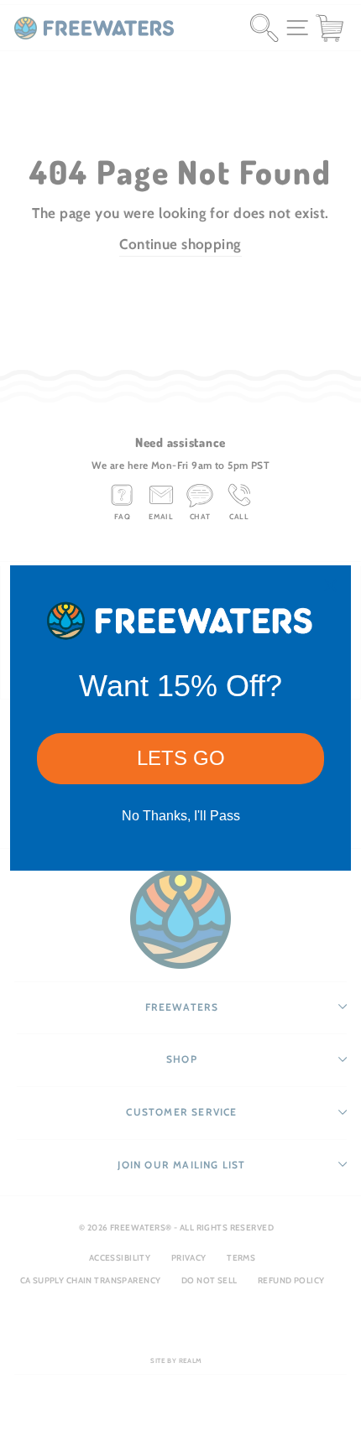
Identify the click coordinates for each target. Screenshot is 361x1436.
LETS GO (181, 758)
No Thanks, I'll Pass (181, 816)
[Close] (331, 585)
